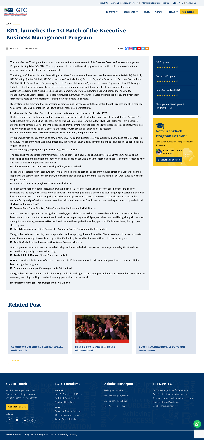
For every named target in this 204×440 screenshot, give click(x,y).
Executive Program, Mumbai (116, 395)
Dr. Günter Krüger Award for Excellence (170, 390)
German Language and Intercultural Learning (173, 398)
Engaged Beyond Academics (166, 402)
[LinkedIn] (25, 420)
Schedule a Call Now (168, 159)
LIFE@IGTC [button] (162, 383)
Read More (38, 329)
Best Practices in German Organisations (170, 394)
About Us (104, 3)
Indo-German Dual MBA (114, 406)
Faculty (146, 11)
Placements (129, 11)
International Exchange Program (155, 3)
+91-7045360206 (13, 398)
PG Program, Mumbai (113, 390)
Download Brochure (166, 67)
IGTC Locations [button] (67, 383)
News (172, 11)
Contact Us (191, 3)
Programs (110, 11)
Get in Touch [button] (16, 383)
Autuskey (72, 434)
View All (16, 360)
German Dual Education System (124, 3)
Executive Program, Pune (115, 400)
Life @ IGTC (178, 3)
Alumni (158, 11)
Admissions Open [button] (118, 383)
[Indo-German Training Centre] (15, 11)
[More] (147, 48)
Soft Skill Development (163, 405)
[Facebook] (127, 48)
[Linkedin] (135, 48)
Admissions (188, 11)
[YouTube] (32, 420)
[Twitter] (143, 48)
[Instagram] (131, 48)
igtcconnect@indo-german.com (20, 394)
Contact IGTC (15, 406)
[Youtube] (139, 48)
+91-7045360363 (29, 398)
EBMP (8, 24)
